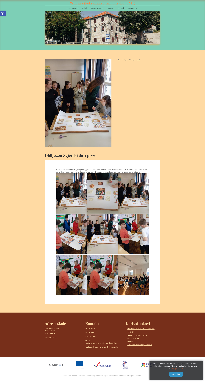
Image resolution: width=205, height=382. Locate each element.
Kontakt (131, 8)
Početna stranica (73, 8)
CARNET (130, 332)
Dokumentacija (96, 8)
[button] (3, 13)
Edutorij (130, 341)
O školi (84, 8)
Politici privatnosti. (177, 369)
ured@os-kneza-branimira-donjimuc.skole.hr (102, 343)
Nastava (110, 8)
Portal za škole (133, 338)
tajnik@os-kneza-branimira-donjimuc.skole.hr (102, 347)
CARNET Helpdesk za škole (137, 335)
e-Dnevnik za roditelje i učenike (139, 345)
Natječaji (121, 8)
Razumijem (176, 374)
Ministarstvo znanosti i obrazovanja (141, 329)
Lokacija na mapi (51, 337)
